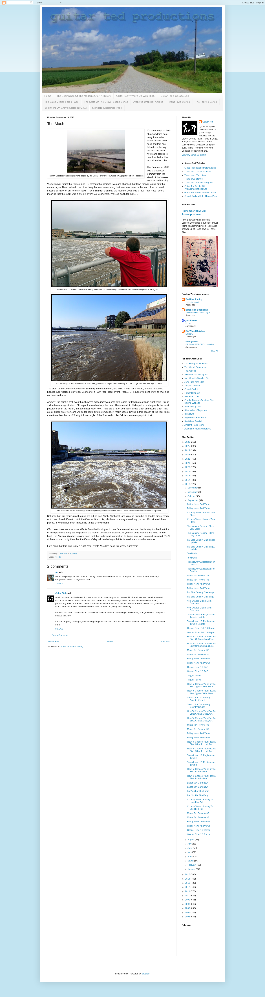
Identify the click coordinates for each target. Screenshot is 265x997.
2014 (188, 879)
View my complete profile (194, 155)
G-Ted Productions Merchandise (200, 168)
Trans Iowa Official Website (197, 171)
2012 (188, 887)
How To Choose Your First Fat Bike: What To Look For (201, 743)
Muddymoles (192, 341)
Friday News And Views (198, 504)
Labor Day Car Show (197, 783)
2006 (188, 912)
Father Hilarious (192, 393)
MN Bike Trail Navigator (196, 374)
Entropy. (189, 334)
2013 (188, 883)
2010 (188, 895)
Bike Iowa (189, 414)
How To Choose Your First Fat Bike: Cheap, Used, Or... (201, 712)
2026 (188, 442)
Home (47, 95)
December (192, 487)
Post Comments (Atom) (72, 646)
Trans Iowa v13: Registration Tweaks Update (201, 615)
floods (58, 557)
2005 (188, 916)
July (189, 844)
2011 (188, 891)
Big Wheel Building (195, 331)
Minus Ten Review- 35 (198, 813)
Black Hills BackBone (197, 310)
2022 (188, 459)
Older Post (165, 641)
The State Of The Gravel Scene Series (106, 101)
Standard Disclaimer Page (107, 107)
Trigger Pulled (194, 675)
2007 (188, 908)
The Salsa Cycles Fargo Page (62, 101)
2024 (188, 450)
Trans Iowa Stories (179, 101)
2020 (188, 467)
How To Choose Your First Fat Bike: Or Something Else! (201, 637)
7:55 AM (59, 583)
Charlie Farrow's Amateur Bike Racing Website (199, 401)
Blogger (145, 973)
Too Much (192, 553)
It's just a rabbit (192, 302)
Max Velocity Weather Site (197, 378)
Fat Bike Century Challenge (200, 592)
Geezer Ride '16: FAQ (197, 667)
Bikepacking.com (192, 406)
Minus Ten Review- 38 (198, 575)
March (190, 860)
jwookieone (191, 320)
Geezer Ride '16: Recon (199, 830)
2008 (188, 904)
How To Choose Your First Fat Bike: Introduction (201, 770)
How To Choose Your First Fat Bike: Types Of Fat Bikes (201, 685)
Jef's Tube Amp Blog (194, 382)
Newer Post (53, 641)
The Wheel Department (195, 367)
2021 (188, 463)
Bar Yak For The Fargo (198, 791)
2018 (188, 475)
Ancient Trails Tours (194, 425)
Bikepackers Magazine (195, 410)
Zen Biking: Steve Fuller (196, 363)
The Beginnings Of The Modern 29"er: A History (84, 95)
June (190, 848)
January (191, 869)
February (192, 865)
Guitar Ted (60, 593)
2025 (188, 446)
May (189, 852)
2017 (188, 480)
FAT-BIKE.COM (191, 396)
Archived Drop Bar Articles (148, 101)
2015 (188, 874)
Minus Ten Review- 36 (198, 725)
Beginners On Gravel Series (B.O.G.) (66, 107)
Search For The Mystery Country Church (198, 698)
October (191, 496)
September (193, 500)
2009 (188, 899)
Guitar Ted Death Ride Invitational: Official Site (195, 187)
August (191, 839)
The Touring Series (206, 101)
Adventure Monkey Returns (197, 428)
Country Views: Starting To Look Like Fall (200, 800)
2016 (188, 484)
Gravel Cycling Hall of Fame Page (201, 196)
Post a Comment (60, 635)
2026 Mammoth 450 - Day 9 (198, 312)
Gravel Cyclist (191, 389)
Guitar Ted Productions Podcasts (200, 192)
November (192, 492)
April (190, 856)
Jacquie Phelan (192, 385)
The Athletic (190, 371)
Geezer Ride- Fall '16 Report (201, 628)
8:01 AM (59, 629)
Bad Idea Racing (194, 299)
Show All (214, 351)
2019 (188, 471)
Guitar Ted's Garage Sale (175, 95)
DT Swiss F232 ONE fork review (200, 344)
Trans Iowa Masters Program (198, 182)
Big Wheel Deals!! (193, 421)
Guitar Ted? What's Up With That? (135, 95)
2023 (188, 454)
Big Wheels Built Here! (195, 417)
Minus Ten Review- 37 (198, 650)
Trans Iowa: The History (195, 175)
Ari (56, 572)
